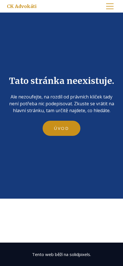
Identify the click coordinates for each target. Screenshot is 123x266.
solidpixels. (80, 254)
